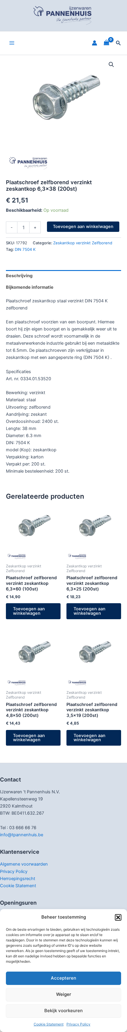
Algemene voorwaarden (24, 864)
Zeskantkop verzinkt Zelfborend (82, 242)
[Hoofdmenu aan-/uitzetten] (12, 43)
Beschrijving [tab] (19, 275)
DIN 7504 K (25, 249)
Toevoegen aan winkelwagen (83, 226)
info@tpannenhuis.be (21, 834)
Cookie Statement (49, 1024)
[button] (118, 917)
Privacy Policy (78, 1024)
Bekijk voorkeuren (63, 1010)
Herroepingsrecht (17, 878)
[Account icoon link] (94, 43)
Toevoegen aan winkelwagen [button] (29, 611)
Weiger (63, 994)
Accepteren (63, 978)
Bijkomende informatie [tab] (29, 287)
